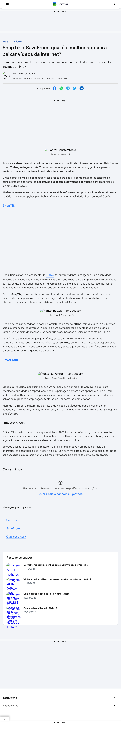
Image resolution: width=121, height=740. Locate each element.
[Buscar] (114, 4)
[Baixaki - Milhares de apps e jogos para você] (60, 4)
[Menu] (7, 4)
